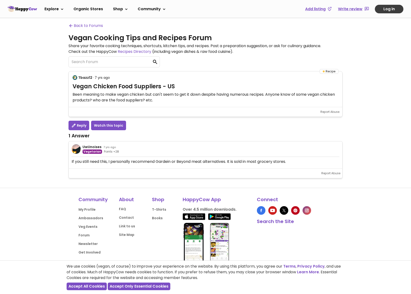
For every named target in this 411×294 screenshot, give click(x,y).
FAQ (122, 209)
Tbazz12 (85, 77)
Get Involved (89, 252)
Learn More (308, 272)
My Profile (87, 209)
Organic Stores (88, 9)
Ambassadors (90, 218)
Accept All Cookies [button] (86, 286)
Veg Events (88, 226)
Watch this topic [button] (108, 125)
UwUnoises (92, 147)
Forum (84, 235)
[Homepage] (22, 8)
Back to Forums (88, 25)
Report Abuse (329, 112)
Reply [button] (81, 125)
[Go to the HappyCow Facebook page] (261, 210)
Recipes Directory (134, 51)
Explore (51, 9)
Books (157, 218)
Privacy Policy (311, 266)
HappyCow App (202, 199)
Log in (389, 9)
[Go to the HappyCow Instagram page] (307, 210)
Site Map (126, 234)
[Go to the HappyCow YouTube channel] (272, 210)
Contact (126, 217)
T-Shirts (159, 209)
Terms (289, 266)
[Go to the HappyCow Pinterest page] (295, 210)
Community (149, 9)
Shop (118, 9)
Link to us (127, 226)
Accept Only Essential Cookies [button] (139, 286)
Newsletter (88, 243)
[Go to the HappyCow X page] (284, 210)
